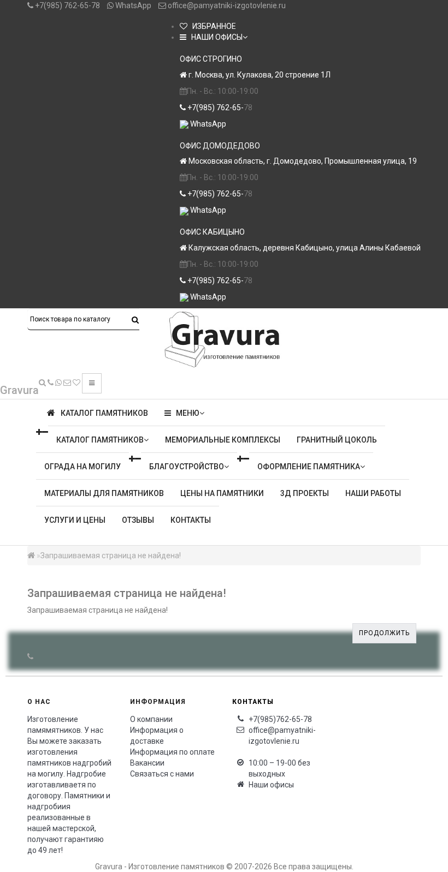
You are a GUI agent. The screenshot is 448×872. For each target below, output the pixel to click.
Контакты (190, 520)
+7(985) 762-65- (215, 107)
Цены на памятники (222, 493)
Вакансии (147, 762)
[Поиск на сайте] (42, 382)
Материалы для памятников (104, 493)
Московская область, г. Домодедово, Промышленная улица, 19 (302, 161)
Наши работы (373, 493)
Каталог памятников (100, 439)
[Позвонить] (51, 382)
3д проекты (304, 493)
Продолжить (384, 633)
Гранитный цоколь (337, 439)
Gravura (19, 390)
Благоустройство (186, 466)
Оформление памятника (308, 466)
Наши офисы (271, 784)
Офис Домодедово (220, 145)
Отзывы (138, 520)
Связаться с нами (162, 773)
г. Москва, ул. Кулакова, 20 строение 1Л (259, 74)
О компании (151, 719)
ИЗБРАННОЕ (211, 26)
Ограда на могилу (82, 466)
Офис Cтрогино (211, 59)
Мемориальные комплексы (222, 439)
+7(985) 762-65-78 (66, 5)
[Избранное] (76, 382)
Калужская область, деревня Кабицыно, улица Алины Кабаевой (304, 247)
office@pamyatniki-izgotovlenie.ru (226, 5)
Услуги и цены (74, 520)
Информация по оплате (172, 752)
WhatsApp (132, 5)
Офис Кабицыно (212, 232)
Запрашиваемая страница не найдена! (110, 555)
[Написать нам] (58, 382)
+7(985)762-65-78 (280, 719)
